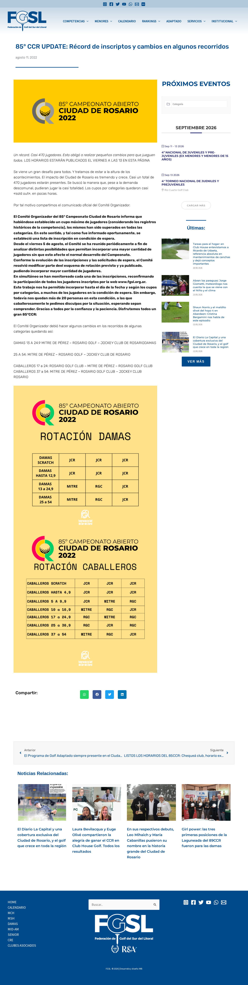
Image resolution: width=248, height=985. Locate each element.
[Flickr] (143, 4)
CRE (10, 940)
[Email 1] (137, 4)
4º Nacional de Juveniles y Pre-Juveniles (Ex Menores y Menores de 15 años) (195, 156)
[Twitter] (118, 4)
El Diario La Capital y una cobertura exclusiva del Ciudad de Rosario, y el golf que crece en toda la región (210, 342)
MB (140, 968)
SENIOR (13, 935)
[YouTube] (124, 4)
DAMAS (13, 924)
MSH (11, 918)
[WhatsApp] (130, 4)
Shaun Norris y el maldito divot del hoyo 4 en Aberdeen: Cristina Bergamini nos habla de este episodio (209, 314)
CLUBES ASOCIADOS (22, 945)
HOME (12, 902)
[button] (87, 21)
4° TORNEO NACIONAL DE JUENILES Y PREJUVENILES (190, 182)
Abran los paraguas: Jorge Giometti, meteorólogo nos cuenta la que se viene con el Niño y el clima (210, 285)
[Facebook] (111, 4)
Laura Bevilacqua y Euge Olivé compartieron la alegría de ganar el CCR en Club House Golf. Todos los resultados (96, 840)
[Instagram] (105, 4)
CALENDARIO (127, 21)
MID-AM (13, 929)
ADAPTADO (173, 21)
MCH (11, 913)
